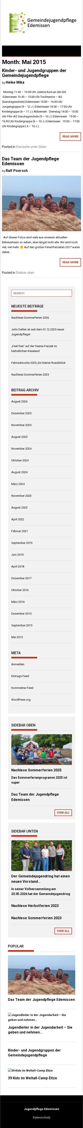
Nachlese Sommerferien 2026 (30, 317)
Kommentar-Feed (22, 688)
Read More (70, 136)
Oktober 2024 (20, 460)
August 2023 (19, 507)
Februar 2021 (19, 531)
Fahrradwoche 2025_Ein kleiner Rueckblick (38, 362)
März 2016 (18, 601)
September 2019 (21, 543)
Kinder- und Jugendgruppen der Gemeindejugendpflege (34, 73)
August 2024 (19, 472)
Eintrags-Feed (20, 676)
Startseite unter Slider (31, 147)
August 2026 (19, 401)
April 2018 (17, 566)
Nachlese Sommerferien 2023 (36, 918)
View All (63, 812)
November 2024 (21, 448)
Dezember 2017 (21, 578)
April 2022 (17, 519)
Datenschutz (41, 1117)
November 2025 (21, 425)
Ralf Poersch (17, 171)
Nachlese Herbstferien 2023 (35, 906)
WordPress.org (21, 699)
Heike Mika (15, 82)
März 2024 (18, 484)
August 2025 (19, 436)
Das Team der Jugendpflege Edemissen (30, 161)
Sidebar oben (25, 272)
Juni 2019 (17, 554)
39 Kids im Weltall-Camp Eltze (32, 1078)
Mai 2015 (17, 637)
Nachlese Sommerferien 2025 (30, 374)
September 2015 (21, 625)
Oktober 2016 (20, 590)
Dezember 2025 (21, 413)
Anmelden (17, 664)
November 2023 (21, 495)
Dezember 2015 (21, 613)
